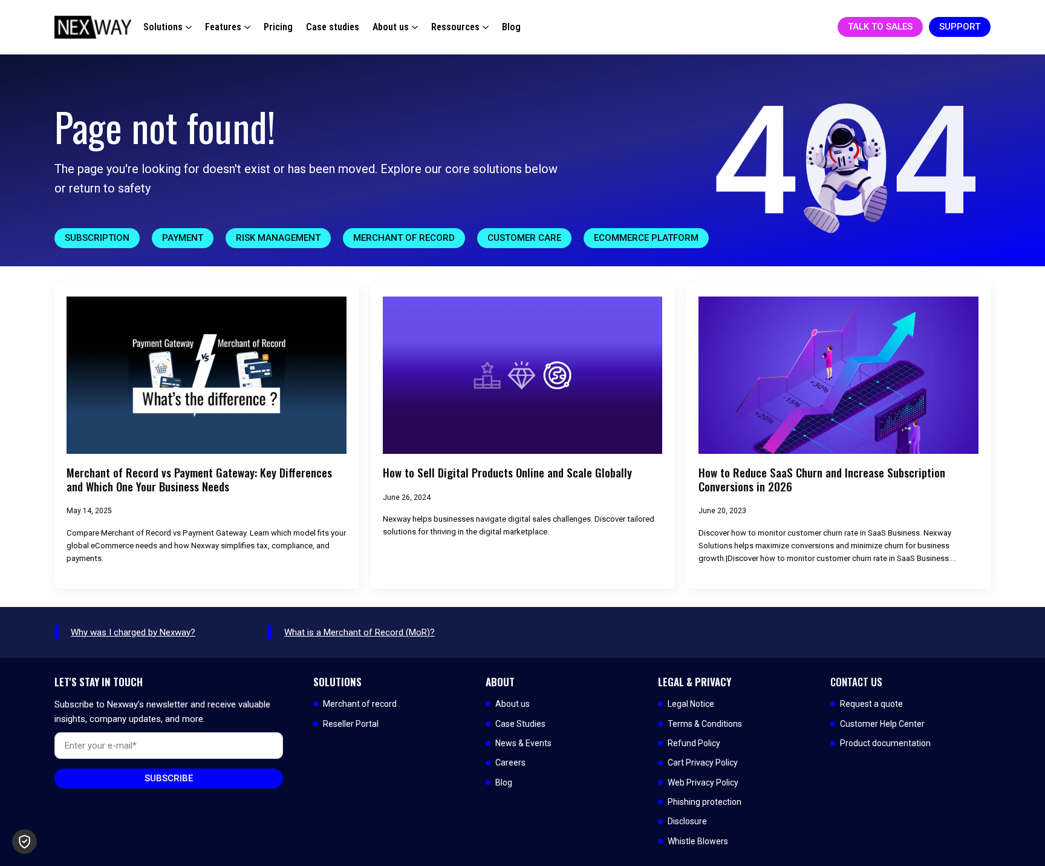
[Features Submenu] (245, 27)
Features (223, 27)
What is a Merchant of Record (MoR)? (359, 632)
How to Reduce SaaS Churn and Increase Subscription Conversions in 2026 (821, 479)
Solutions (163, 27)
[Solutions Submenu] (187, 27)
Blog (511, 27)
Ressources (455, 27)
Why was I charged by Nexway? (133, 632)
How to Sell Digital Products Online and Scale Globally (507, 473)
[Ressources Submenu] (484, 27)
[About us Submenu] (413, 27)
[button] (24, 841)
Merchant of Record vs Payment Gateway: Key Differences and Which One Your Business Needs (199, 479)
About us (391, 27)
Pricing (278, 27)
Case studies (332, 27)
